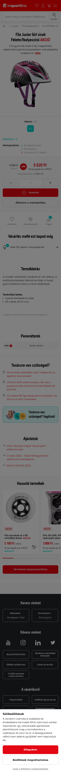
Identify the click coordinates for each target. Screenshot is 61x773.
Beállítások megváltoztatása (30, 759)
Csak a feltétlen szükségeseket (30, 768)
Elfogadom (30, 749)
